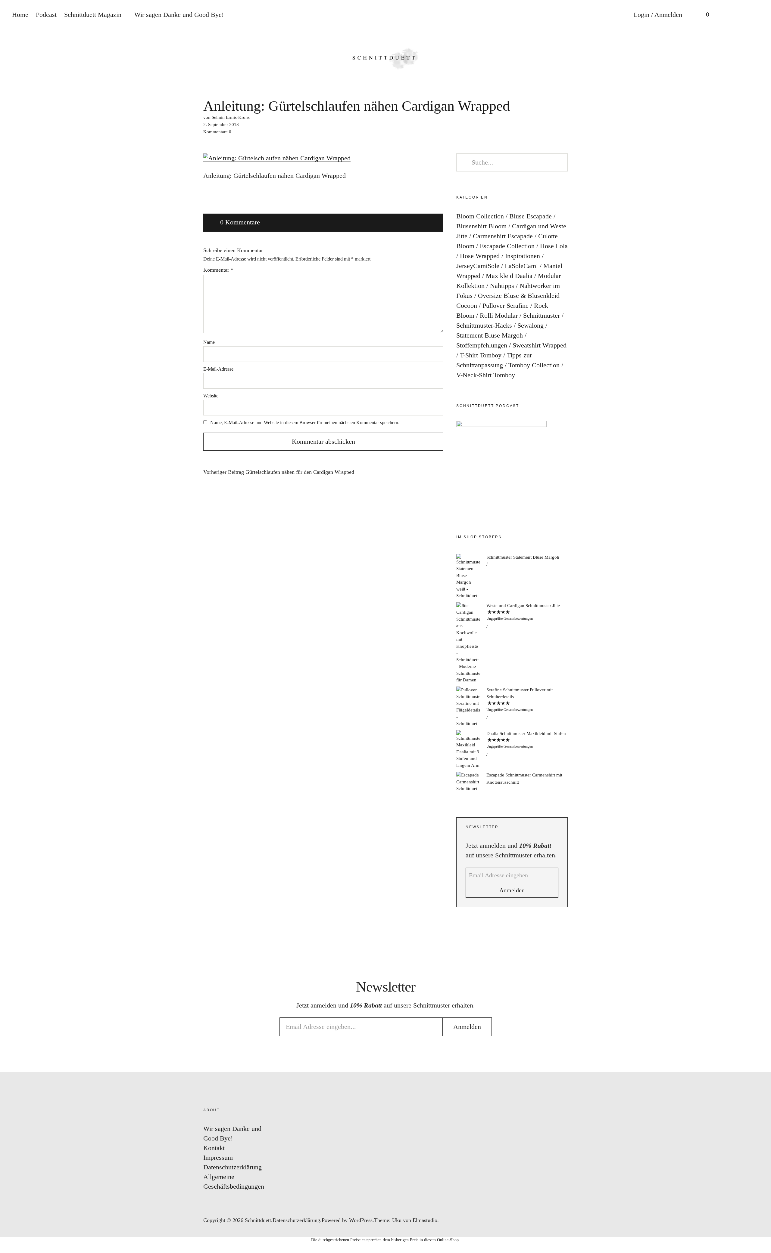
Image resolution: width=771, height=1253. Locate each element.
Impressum (218, 1157)
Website (210, 395)
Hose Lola (554, 246)
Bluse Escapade (530, 216)
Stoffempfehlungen (481, 345)
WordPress (361, 1220)
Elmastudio (425, 1220)
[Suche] (727, 15)
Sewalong (530, 325)
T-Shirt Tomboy (480, 355)
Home (20, 14)
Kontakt (214, 1148)
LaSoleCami (521, 266)
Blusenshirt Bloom (481, 226)
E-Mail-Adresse (218, 369)
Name (209, 342)
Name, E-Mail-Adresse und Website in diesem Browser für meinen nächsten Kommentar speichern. (304, 422)
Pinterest (760, 624)
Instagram (760, 588)
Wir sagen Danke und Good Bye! (179, 14)
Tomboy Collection (534, 365)
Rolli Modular (499, 315)
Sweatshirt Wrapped (540, 345)
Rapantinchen (760, 660)
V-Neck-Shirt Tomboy (485, 375)
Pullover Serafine (505, 305)
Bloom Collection (480, 216)
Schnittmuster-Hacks (484, 325)
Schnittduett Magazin (92, 14)
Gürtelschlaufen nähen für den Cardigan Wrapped (278, 472)
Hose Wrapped (480, 256)
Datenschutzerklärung (232, 1167)
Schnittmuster (541, 315)
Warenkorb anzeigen (703, 15)
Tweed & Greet (760, 642)
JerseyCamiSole (477, 266)
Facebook (760, 606)
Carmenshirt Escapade (503, 236)
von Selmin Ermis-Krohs (226, 117)
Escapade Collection (507, 246)
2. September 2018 (221, 124)
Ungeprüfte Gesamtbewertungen (509, 618)
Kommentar (218, 270)
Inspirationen (522, 256)
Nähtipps (502, 285)
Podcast (46, 14)
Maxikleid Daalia (509, 275)
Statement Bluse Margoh (489, 335)
